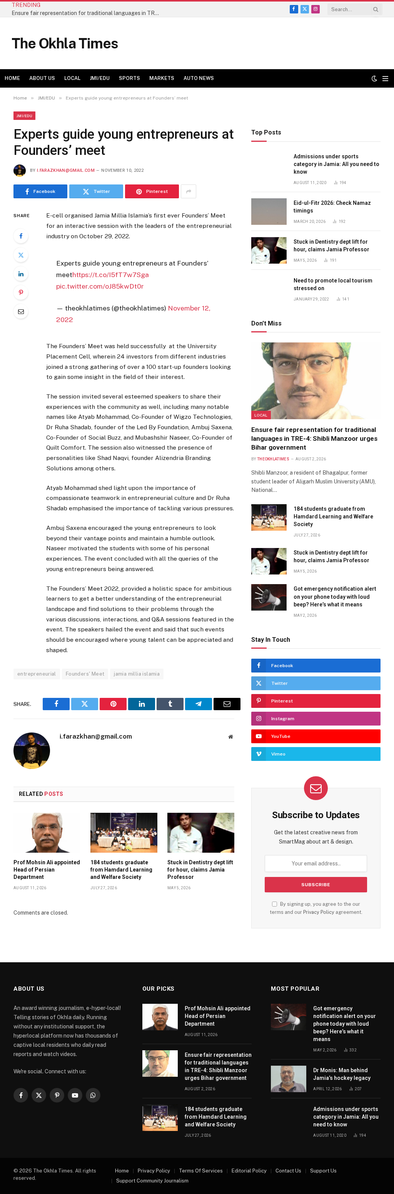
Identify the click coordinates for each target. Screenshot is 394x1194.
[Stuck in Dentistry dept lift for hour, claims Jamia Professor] (200, 833)
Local (72, 78)
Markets (161, 78)
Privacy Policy (318, 912)
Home (12, 78)
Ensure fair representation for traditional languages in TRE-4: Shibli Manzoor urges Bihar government (88, 13)
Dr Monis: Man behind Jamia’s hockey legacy (342, 1074)
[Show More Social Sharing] (188, 191)
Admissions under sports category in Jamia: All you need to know (336, 164)
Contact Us (288, 1171)
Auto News (199, 78)
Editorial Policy (249, 1171)
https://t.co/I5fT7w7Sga (110, 275)
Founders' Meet (85, 674)
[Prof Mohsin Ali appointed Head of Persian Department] (46, 833)
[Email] (20, 311)
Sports (129, 78)
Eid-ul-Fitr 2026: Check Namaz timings (332, 207)
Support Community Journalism (152, 1181)
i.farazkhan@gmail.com (66, 170)
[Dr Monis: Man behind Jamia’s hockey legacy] (288, 1079)
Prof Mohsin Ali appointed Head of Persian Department (46, 869)
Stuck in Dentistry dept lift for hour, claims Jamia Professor (200, 869)
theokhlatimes (273, 459)
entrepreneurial (36, 674)
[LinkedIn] (20, 273)
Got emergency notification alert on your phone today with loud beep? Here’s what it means (335, 596)
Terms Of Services (201, 1171)
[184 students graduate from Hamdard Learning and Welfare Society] (123, 833)
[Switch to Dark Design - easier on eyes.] (374, 78)
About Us (42, 78)
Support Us (323, 1171)
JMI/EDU (100, 78)
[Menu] (385, 78)
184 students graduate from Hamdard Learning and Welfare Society (121, 869)
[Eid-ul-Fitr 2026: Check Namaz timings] (269, 211)
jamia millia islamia (137, 674)
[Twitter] (20, 254)
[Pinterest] (20, 292)
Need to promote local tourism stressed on (333, 284)
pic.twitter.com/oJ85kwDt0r (100, 286)
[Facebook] (20, 236)
